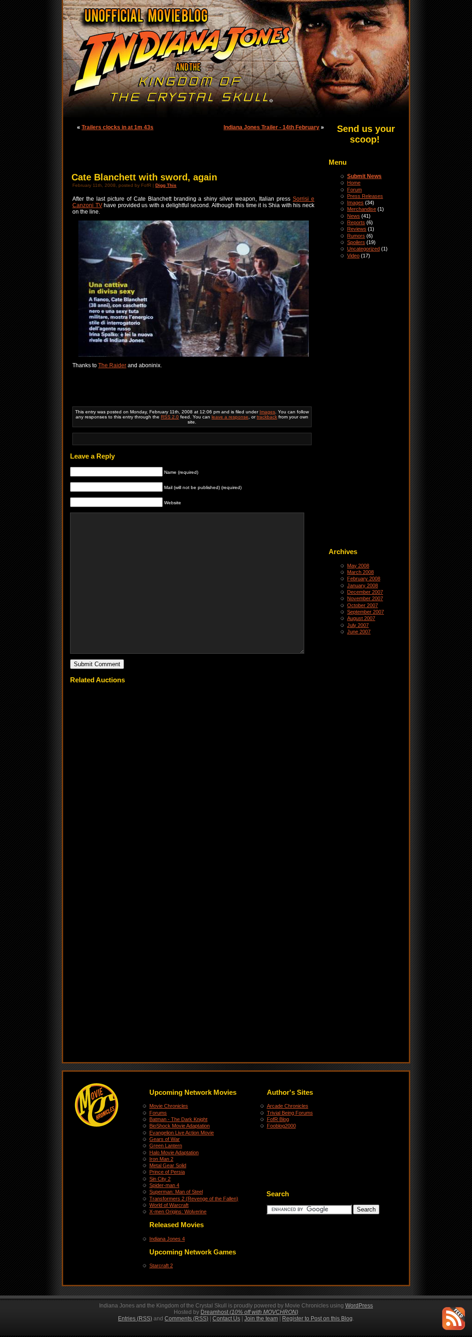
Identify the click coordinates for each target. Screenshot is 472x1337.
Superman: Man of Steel (176, 1191)
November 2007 (365, 598)
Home (353, 182)
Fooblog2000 (281, 1125)
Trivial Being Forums (290, 1113)
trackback (267, 416)
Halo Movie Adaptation (174, 1152)
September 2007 (365, 612)
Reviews (356, 229)
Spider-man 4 (164, 1185)
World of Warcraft (169, 1205)
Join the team (261, 1318)
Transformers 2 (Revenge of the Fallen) (193, 1198)
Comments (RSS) (186, 1318)
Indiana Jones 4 (167, 1239)
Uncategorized (363, 248)
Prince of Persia (167, 1172)
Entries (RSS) (135, 1318)
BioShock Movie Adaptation (179, 1125)
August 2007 (361, 618)
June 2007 (359, 631)
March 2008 (360, 572)
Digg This (166, 185)
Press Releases (365, 196)
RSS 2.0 (170, 416)
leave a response (230, 416)
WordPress (359, 1305)
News (353, 216)
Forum (354, 189)
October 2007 (362, 605)
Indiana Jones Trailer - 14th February (271, 127)
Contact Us (226, 1318)
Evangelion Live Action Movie (181, 1132)
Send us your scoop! (366, 134)
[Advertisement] (365, 402)
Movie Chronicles (168, 1106)
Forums (158, 1113)
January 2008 (362, 585)
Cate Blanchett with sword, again (144, 177)
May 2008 (358, 565)
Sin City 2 (160, 1179)
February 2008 (363, 578)
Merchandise (361, 209)
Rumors (356, 236)
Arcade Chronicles (287, 1106)
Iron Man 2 (161, 1159)
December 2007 (365, 592)
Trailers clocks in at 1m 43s (117, 127)
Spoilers (356, 242)
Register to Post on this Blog (317, 1318)
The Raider (112, 365)
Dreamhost (249, 1312)
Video (353, 255)
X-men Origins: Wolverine (177, 1211)
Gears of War (164, 1139)
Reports (356, 222)
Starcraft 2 (161, 1265)
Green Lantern (165, 1145)
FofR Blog (278, 1119)
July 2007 (358, 625)
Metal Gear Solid (167, 1165)
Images (355, 202)
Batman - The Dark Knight (178, 1119)
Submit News (364, 176)
